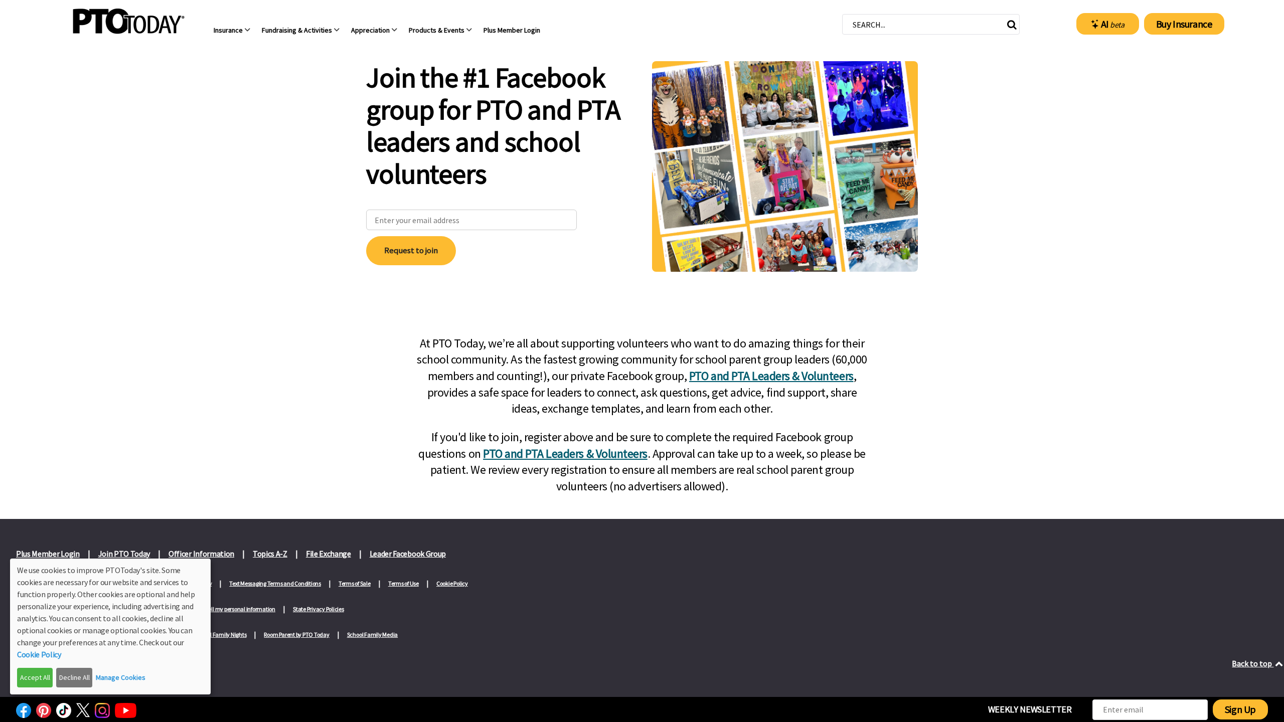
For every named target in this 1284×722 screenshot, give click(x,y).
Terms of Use (403, 583)
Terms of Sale (355, 583)
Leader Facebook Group (408, 554)
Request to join (411, 250)
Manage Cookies (120, 677)
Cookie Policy (452, 583)
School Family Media (372, 634)
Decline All (74, 677)
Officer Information (201, 554)
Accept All (35, 677)
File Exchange (328, 554)
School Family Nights (220, 634)
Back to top (1252, 663)
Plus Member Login (48, 554)
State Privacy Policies (318, 609)
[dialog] (110, 626)
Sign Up (1240, 709)
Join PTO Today (124, 554)
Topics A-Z (270, 554)
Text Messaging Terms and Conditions (275, 583)
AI (1113, 24)
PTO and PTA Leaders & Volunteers (771, 376)
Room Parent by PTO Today (296, 634)
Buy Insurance (1184, 24)
